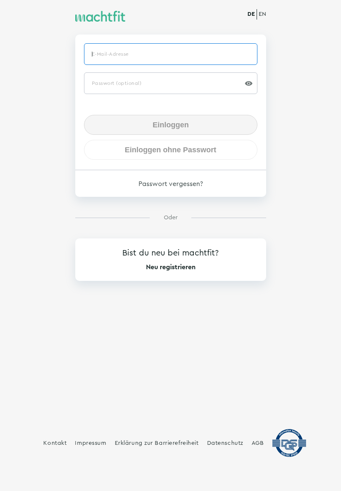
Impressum (90, 443)
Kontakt (55, 443)
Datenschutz (225, 443)
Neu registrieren (170, 267)
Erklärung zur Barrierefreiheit (157, 443)
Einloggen (171, 125)
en (262, 14)
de (251, 14)
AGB (258, 443)
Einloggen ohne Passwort (170, 150)
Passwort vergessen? (170, 184)
